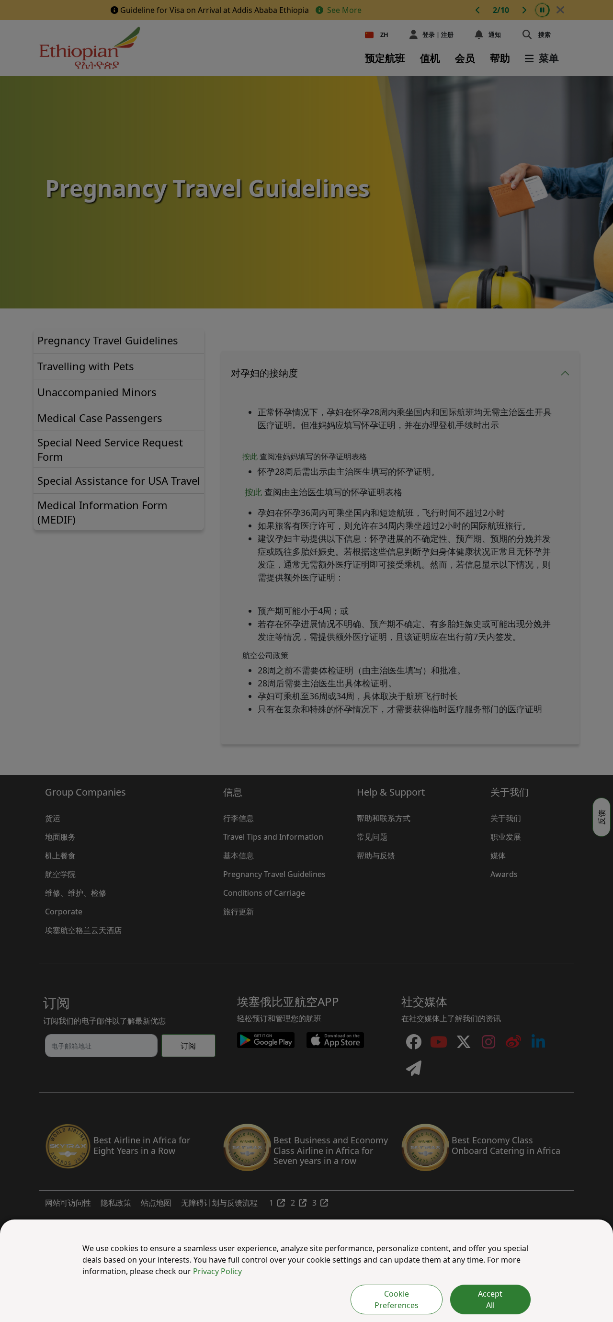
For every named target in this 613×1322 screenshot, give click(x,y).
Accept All (490, 1299)
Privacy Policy (217, 1271)
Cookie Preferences (397, 1299)
